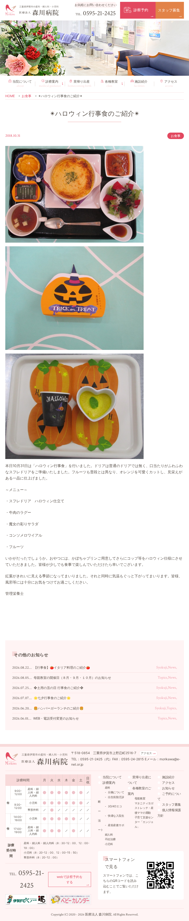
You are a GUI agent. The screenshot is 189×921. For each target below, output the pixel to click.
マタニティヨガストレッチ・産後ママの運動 (144, 808)
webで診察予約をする (70, 879)
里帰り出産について (139, 779)
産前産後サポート (111, 827)
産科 (107, 787)
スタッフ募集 (171, 804)
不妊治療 (110, 839)
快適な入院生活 (111, 818)
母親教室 (140, 798)
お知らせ (168, 788)
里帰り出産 (79, 84)
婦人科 (109, 834)
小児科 (109, 844)
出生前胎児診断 (111, 799)
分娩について (116, 792)
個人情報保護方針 (169, 812)
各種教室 (111, 84)
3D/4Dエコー (110, 809)
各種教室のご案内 (139, 791)
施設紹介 (141, 84)
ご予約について (169, 796)
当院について (22, 84)
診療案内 (50, 84)
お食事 (175, 136)
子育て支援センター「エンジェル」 (144, 822)
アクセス (170, 84)
